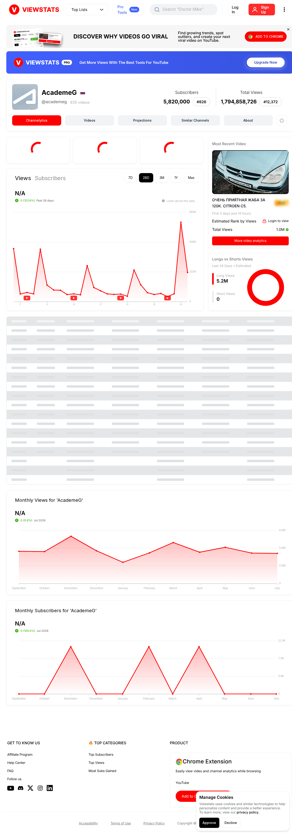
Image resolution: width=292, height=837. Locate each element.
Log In (235, 9)
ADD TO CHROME (269, 36)
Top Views (96, 763)
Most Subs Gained (102, 771)
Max (191, 178)
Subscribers (50, 178)
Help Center (16, 763)
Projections (142, 120)
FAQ (10, 771)
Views (23, 178)
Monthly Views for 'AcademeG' (49, 499)
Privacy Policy (154, 823)
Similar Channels (195, 120)
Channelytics (36, 120)
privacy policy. (248, 812)
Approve (209, 823)
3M (162, 178)
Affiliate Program (19, 755)
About (248, 120)
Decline (230, 823)
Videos (89, 120)
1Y (176, 178)
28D (146, 178)
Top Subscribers (101, 755)
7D (130, 178)
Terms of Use (120, 823)
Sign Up (265, 9)
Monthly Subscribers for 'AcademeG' (56, 610)
